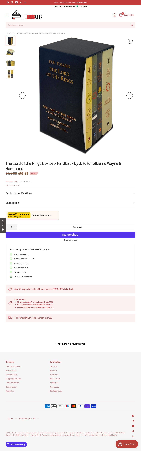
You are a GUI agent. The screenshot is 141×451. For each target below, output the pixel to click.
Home (8, 33)
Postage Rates (56, 391)
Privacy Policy (11, 370)
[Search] (132, 25)
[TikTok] (21, 2)
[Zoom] (130, 41)
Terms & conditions (13, 366)
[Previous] (22, 95)
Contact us (10, 391)
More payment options (70, 240)
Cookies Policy (11, 374)
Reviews (53, 370)
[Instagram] (12, 2)
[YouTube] (16, 2)
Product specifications (19, 193)
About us (54, 366)
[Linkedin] (25, 2)
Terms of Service (12, 383)
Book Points (55, 379)
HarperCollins (11, 181)
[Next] (129, 95)
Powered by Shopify (109, 435)
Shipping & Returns (13, 379)
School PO (54, 383)
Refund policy (11, 387)
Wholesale (54, 374)
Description (12, 202)
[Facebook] (8, 2)
